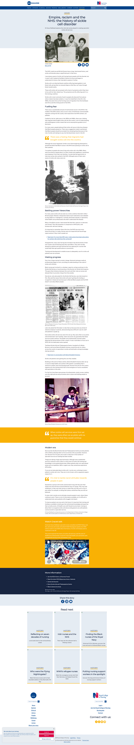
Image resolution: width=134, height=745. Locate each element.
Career (69, 8)
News (29, 8)
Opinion (35, 8)
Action (75, 8)
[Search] (39, 701)
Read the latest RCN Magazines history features (61, 579)
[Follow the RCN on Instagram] (99, 723)
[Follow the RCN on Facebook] (96, 723)
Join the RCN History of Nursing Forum (59, 576)
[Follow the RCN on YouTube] (102, 723)
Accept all (46, 732)
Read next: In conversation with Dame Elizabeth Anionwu (64, 355)
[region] (28, 735)
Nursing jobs (100, 710)
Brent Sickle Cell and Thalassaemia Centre (60, 584)
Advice (48, 8)
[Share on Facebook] (79, 64)
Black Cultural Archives (54, 586)
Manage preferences (46, 739)
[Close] (53, 728)
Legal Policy (73, 737)
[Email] (87, 64)
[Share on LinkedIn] (83, 64)
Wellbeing (62, 8)
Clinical (42, 8)
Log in (100, 705)
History (82, 8)
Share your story (33, 725)
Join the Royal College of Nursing (100, 708)
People (54, 8)
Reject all (46, 735)
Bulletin (48, 65)
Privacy (78, 737)
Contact (100, 713)
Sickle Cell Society (53, 581)
